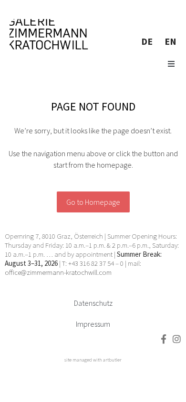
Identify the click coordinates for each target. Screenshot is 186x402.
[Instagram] (176, 338)
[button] (171, 64)
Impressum (93, 324)
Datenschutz (93, 303)
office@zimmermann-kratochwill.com (59, 272)
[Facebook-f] (163, 338)
